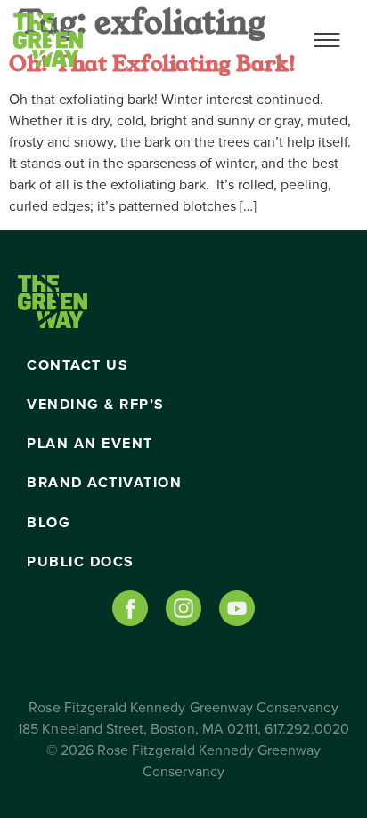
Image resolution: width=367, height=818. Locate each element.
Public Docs (81, 562)
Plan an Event (90, 444)
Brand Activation (104, 483)
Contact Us (77, 365)
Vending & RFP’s (96, 404)
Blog (48, 523)
